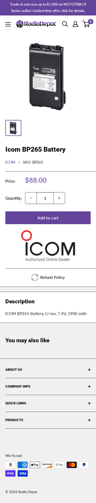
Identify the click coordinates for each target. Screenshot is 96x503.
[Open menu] (8, 24)
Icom (10, 162)
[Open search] (65, 24)
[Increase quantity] (59, 198)
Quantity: (13, 198)
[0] (86, 24)
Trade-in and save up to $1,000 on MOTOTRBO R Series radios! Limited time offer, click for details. (48, 7)
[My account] (75, 24)
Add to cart (48, 217)
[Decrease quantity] (31, 198)
